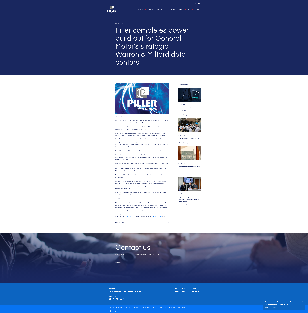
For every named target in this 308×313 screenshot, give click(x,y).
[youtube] (121, 299)
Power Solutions (157, 216)
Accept (266, 307)
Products (183, 291)
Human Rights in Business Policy (131, 307)
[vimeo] (117, 299)
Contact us (195, 291)
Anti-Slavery (154, 307)
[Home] (111, 9)
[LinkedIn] (114, 299)
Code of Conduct (163, 307)
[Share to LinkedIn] (168, 222)
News (122, 23)
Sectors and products (180, 288)
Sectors (177, 291)
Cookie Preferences (145, 307)
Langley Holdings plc (129, 216)
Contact (194, 288)
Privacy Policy (110, 307)
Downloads (117, 291)
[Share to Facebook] (164, 222)
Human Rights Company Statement (177, 307)
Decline (274, 307)
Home (117, 23)
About (111, 291)
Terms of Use (119, 307)
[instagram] (124, 299)
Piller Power (112, 288)
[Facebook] (110, 299)
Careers (130, 291)
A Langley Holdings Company (114, 310)
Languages (138, 291)
